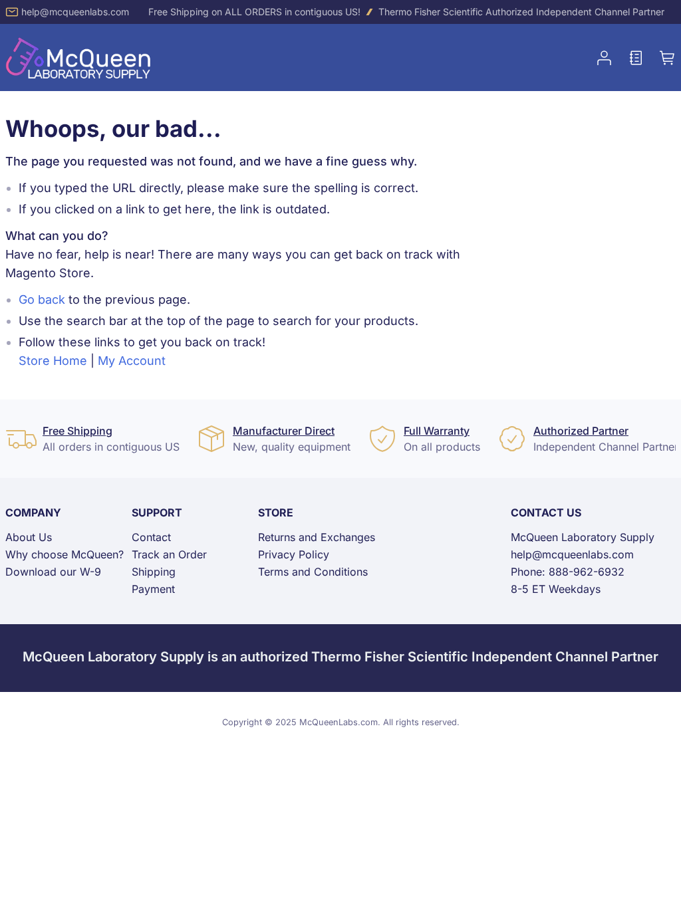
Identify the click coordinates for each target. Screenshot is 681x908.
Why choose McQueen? (64, 554)
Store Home (53, 361)
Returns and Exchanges (316, 537)
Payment (153, 589)
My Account (132, 361)
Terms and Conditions (313, 571)
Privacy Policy (293, 554)
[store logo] (78, 57)
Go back (42, 299)
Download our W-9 (53, 571)
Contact (151, 537)
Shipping (154, 571)
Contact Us (546, 512)
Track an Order (169, 554)
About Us (28, 537)
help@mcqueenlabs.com (75, 11)
